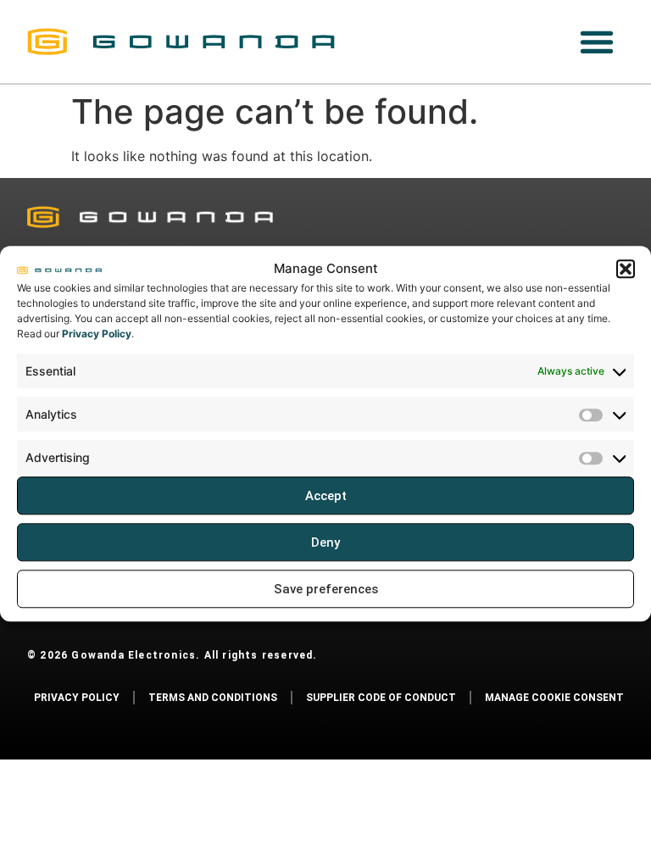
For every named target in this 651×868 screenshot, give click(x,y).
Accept (326, 496)
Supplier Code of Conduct (381, 698)
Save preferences (326, 589)
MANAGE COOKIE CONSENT (554, 698)
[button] (625, 268)
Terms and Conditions (212, 698)
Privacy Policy (96, 333)
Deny (325, 542)
